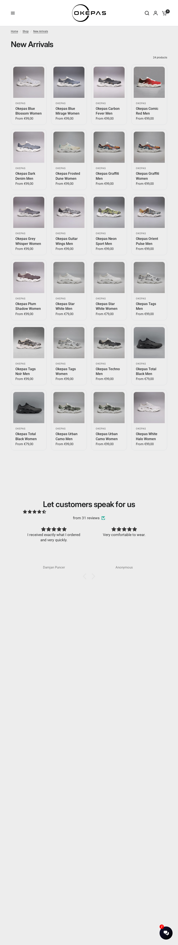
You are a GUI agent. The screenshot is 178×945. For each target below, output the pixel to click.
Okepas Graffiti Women (147, 175)
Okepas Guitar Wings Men (67, 241)
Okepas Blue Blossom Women (28, 111)
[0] (163, 13)
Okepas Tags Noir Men (25, 371)
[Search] (147, 13)
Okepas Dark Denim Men (25, 175)
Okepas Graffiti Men (107, 175)
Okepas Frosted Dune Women (68, 175)
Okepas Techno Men (108, 371)
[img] (34, 512)
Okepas (20, 103)
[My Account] (155, 13)
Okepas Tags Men (146, 306)
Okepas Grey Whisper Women (28, 241)
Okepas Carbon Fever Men (108, 111)
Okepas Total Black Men (146, 371)
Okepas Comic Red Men (147, 111)
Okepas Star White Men (65, 306)
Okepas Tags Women (66, 371)
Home (14, 31)
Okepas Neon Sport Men (106, 241)
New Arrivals (40, 31)
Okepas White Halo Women (146, 436)
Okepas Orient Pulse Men (147, 241)
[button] (86, 576)
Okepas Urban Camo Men (66, 436)
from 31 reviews (86, 518)
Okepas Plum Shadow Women (28, 306)
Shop (26, 31)
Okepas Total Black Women (26, 436)
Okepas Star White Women (106, 306)
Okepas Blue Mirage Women (67, 111)
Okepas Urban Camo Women (107, 436)
